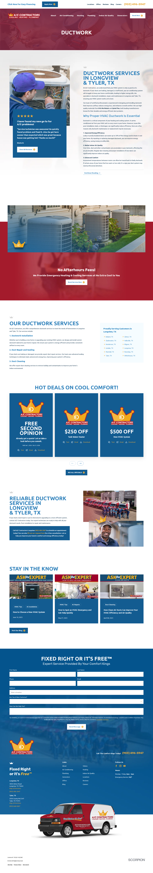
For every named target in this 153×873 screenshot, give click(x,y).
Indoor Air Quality (88, 773)
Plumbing (65, 773)
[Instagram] (120, 766)
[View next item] (80, 463)
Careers (118, 4)
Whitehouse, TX (129, 355)
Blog (112, 4)
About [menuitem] (53, 16)
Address (12, 688)
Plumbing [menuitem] (91, 16)
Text (22, 450)
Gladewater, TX (111, 340)
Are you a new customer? (18, 697)
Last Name (80, 670)
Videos (85, 766)
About (64, 766)
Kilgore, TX (128, 344)
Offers (98, 4)
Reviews (106, 4)
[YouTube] (124, 766)
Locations (90, 4)
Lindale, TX (109, 348)
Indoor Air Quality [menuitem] (106, 16)
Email (31, 450)
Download (41, 450)
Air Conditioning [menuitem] (66, 16)
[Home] (24, 15)
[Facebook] (116, 766)
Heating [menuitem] (80, 16)
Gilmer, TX (127, 337)
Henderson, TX (111, 344)
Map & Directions (15, 788)
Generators (66, 777)
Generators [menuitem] (122, 16)
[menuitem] (10, 865)
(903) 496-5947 (134, 4)
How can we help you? (17, 706)
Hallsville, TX (128, 340)
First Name (13, 670)
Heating (85, 769)
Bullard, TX (109, 337)
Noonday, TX (128, 352)
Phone (11, 679)
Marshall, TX (110, 352)
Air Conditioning (67, 769)
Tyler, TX (109, 355)
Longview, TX (128, 348)
